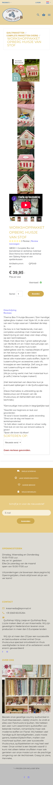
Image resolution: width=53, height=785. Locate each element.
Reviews (8, 312)
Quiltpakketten (15, 32)
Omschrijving (10, 310)
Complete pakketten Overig (22, 35)
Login (38, 2)
